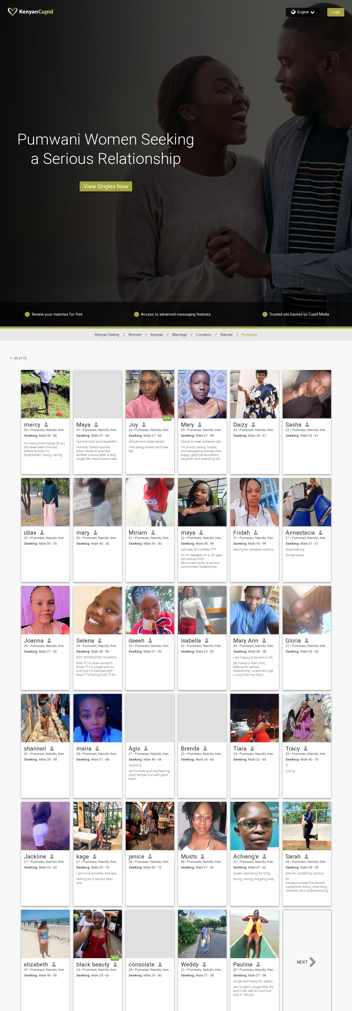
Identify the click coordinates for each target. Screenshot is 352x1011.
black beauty (93, 964)
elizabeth (36, 964)
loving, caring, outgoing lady (253, 879)
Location (203, 334)
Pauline (243, 964)
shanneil (35, 748)
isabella (191, 640)
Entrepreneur (295, 555)
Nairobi (226, 334)
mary (83, 532)
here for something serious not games (307, 873)
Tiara (240, 748)
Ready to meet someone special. (202, 441)
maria (83, 748)
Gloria (293, 640)
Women (134, 334)
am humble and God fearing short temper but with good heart (149, 775)
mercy (32, 424)
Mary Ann (245, 640)
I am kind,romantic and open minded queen (97, 873)
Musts (189, 856)
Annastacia (300, 532)
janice (136, 856)
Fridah (241, 532)
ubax (30, 532)
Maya (83, 424)
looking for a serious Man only (94, 881)
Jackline (35, 856)
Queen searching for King (251, 873)
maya (188, 532)
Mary (187, 424)
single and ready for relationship (254, 981)
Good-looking (295, 549)
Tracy (293, 748)
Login (335, 12)
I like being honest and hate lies (148, 449)
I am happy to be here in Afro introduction (254, 657)
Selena (85, 640)
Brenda (190, 748)
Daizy (240, 424)
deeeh (137, 640)
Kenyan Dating (107, 334)
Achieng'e (246, 856)
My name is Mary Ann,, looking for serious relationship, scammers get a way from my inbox (253, 669)
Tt (287, 765)
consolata (141, 964)
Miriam (138, 532)
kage (82, 856)
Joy (133, 424)
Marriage (179, 334)
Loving (290, 771)
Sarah (293, 856)
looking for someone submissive (254, 549)
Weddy (190, 964)
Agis (134, 748)
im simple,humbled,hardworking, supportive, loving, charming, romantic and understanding (307, 884)
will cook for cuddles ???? (198, 549)
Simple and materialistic (146, 441)
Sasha (293, 424)
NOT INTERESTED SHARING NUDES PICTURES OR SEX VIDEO (97, 657)
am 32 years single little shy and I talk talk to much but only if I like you (253, 991)
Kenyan (157, 334)
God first (135, 765)
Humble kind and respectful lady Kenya (97, 441)
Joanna (34, 640)
